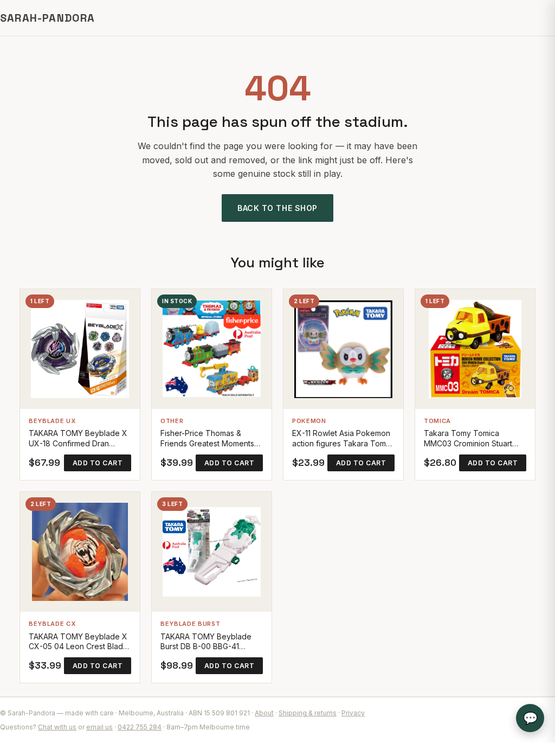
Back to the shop (277, 208)
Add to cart (97, 463)
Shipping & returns (308, 713)
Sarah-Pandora (47, 18)
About (264, 713)
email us (99, 727)
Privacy (353, 713)
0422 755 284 (140, 727)
